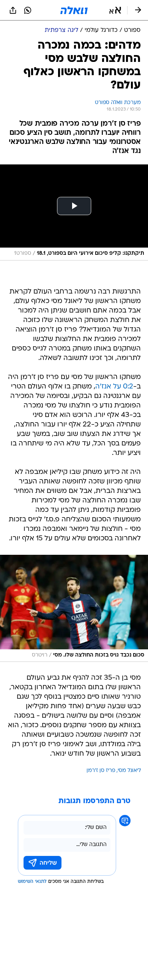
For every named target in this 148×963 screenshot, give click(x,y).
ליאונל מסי (129, 770)
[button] (115, 10)
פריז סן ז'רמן (101, 770)
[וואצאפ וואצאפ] (27, 10)
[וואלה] (74, 10)
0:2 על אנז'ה (114, 386)
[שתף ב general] (13, 10)
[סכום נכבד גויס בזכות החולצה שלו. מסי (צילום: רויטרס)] (74, 608)
